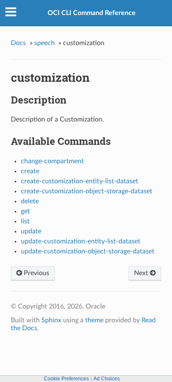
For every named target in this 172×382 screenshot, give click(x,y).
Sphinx (51, 320)
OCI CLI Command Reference (92, 13)
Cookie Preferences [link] (66, 379)
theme (94, 320)
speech (44, 43)
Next (142, 273)
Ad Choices (107, 379)
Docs (18, 43)
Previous (35, 273)
